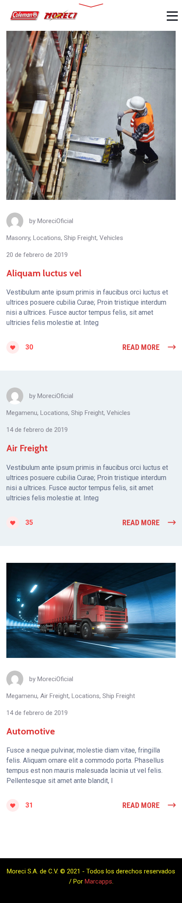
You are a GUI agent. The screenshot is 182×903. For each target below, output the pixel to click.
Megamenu (21, 413)
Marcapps (98, 881)
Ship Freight (80, 238)
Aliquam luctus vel (44, 273)
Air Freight (27, 448)
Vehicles (111, 238)
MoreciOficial (55, 221)
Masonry (18, 238)
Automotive (30, 731)
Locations (47, 238)
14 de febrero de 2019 (37, 430)
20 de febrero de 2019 (37, 255)
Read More (141, 347)
